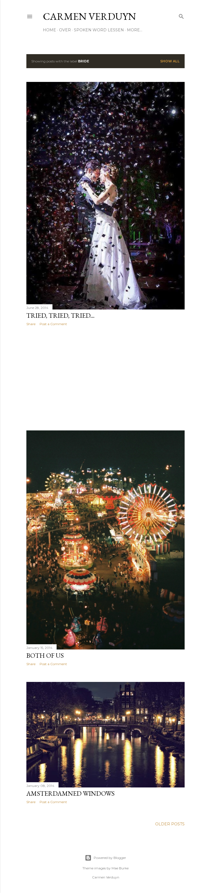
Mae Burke (120, 868)
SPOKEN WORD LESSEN (99, 29)
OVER (65, 29)
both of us (45, 655)
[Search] (181, 15)
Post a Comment (53, 324)
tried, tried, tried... (60, 315)
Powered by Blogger (110, 858)
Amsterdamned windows (70, 793)
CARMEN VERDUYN (89, 16)
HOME (49, 29)
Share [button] (30, 324)
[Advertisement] (105, 378)
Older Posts (170, 824)
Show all (170, 61)
